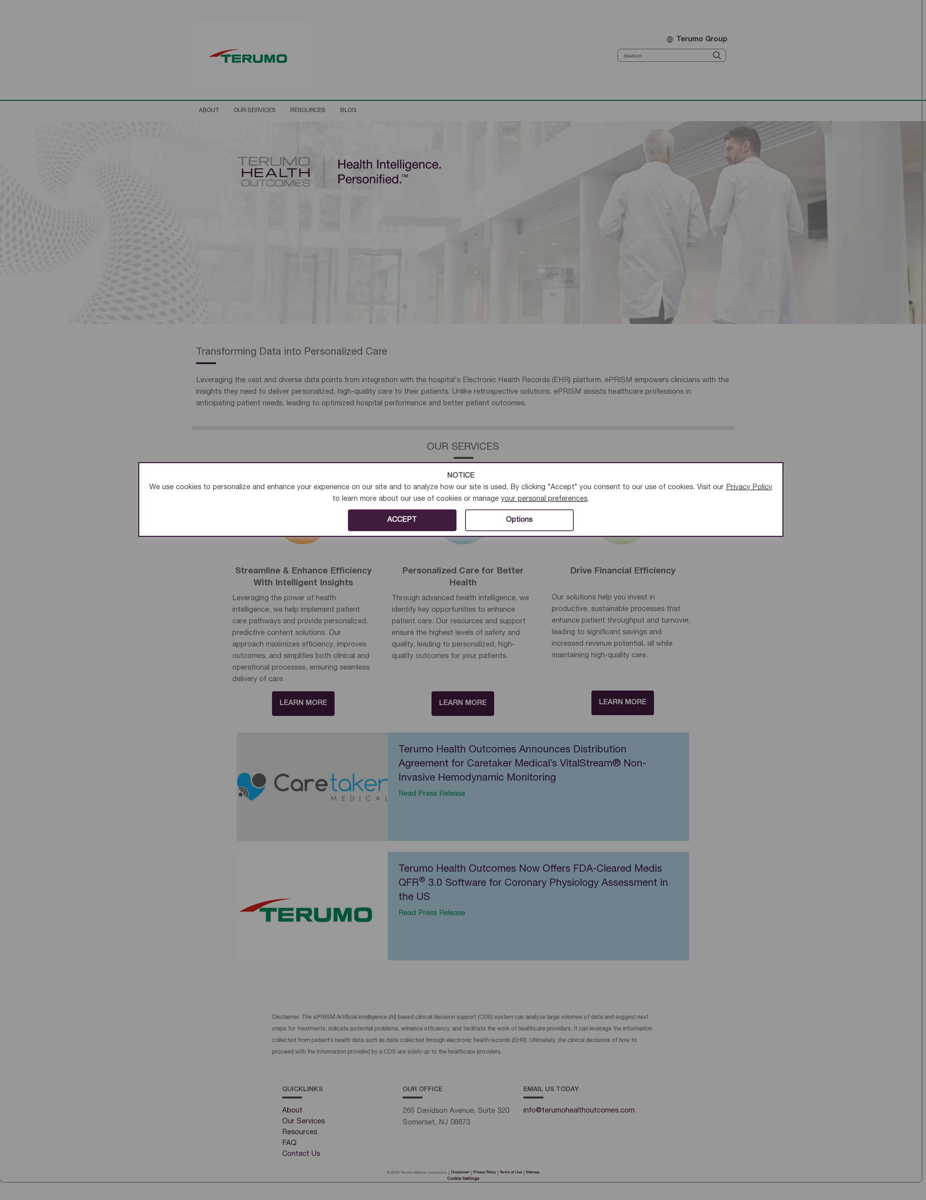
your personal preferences (544, 499)
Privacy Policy (749, 487)
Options (519, 520)
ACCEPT (402, 520)
